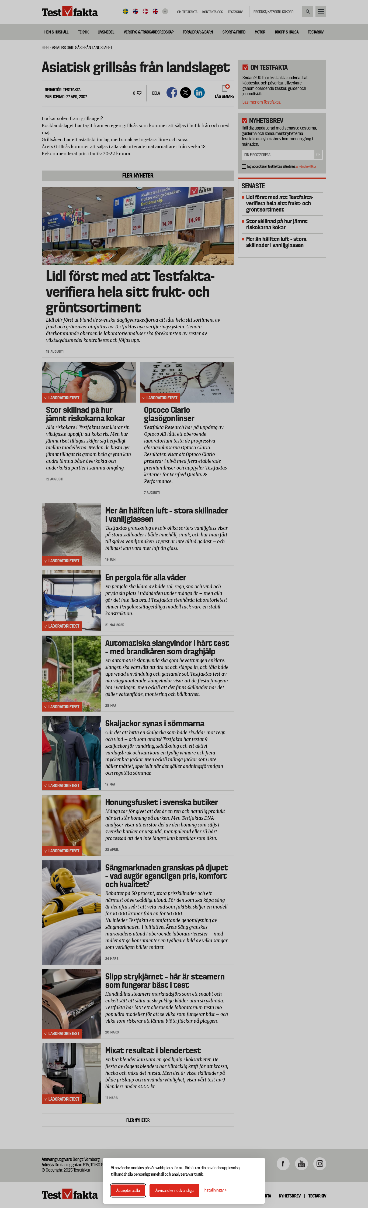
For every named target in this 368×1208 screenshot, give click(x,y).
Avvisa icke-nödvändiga (174, 1190)
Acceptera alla (128, 1190)
